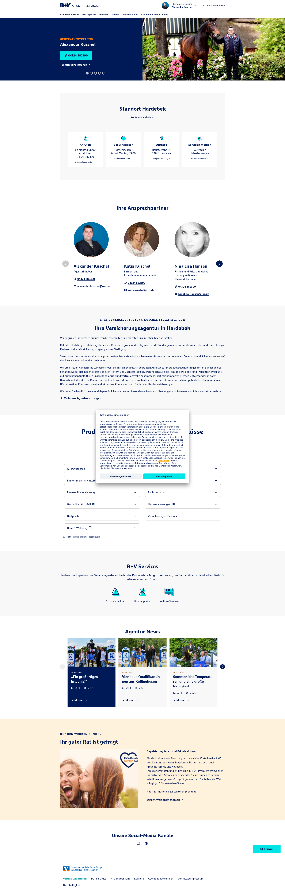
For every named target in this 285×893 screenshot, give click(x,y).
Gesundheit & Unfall (79, 504)
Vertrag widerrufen (75, 878)
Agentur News (130, 14)
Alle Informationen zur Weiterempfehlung (171, 791)
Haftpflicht (73, 516)
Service (115, 14)
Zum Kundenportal (215, 5)
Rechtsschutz (156, 492)
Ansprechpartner (69, 14)
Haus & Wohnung (77, 528)
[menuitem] (75, 878)
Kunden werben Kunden (154, 14)
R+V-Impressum (120, 878)
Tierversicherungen (159, 504)
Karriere (139, 878)
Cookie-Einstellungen (160, 878)
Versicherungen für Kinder (163, 516)
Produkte (104, 14)
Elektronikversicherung (81, 492)
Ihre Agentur (89, 14)
